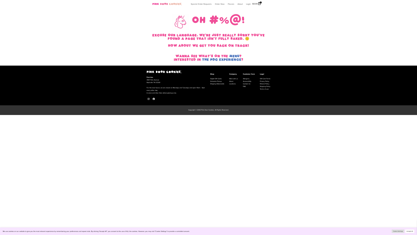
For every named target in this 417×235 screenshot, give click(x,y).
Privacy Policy (264, 81)
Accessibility (247, 81)
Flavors (231, 4)
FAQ (244, 86)
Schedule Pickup (216, 81)
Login (248, 4)
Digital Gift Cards (216, 79)
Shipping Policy (265, 86)
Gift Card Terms (265, 79)
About (240, 4)
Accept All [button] (410, 231)
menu (234, 56)
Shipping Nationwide (217, 84)
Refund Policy (264, 84)
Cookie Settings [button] (398, 231)
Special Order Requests (201, 4)
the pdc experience (221, 60)
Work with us (233, 79)
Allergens (246, 79)
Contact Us (247, 84)
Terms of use (264, 89)
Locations (232, 84)
